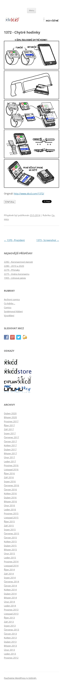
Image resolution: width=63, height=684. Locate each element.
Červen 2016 (10, 489)
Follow (11, 202)
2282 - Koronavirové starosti (18, 261)
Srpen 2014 (10, 577)
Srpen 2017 (10, 433)
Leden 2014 (10, 605)
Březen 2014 (10, 597)
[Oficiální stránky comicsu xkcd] (11, 364)
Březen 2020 (10, 417)
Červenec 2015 (11, 533)
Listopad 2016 (11, 469)
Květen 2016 (10, 493)
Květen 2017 (10, 445)
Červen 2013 (10, 633)
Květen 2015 (10, 541)
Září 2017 (9, 429)
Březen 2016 (10, 501)
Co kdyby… (9, 303)
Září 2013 (9, 621)
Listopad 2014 (11, 565)
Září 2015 (9, 525)
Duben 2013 (10, 641)
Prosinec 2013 (11, 609)
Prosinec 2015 (11, 513)
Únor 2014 (9, 601)
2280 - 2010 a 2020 (14, 265)
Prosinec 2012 (11, 657)
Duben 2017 (10, 449)
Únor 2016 (9, 505)
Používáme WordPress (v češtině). (20, 678)
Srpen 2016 (10, 481)
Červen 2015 (10, 537)
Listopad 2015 (11, 517)
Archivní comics (12, 299)
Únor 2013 (9, 649)
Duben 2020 (10, 413)
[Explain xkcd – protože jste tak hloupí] (18, 382)
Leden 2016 (10, 509)
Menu (31, 10)
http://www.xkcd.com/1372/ (29, 193)
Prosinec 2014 (11, 561)
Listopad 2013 (11, 613)
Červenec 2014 (11, 581)
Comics (7, 307)
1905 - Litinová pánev (15, 277)
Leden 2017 (10, 461)
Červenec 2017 (11, 437)
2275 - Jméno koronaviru (16, 274)
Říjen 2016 (9, 473)
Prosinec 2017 (11, 421)
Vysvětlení (9, 315)
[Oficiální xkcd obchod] (18, 373)
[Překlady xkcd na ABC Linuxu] (18, 391)
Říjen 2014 (9, 569)
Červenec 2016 (11, 485)
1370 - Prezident (14, 240)
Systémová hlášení (13, 311)
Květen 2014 (10, 589)
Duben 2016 (10, 497)
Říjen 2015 (9, 521)
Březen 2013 (10, 645)
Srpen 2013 (10, 625)
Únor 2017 (9, 457)
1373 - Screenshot (47, 240)
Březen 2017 (10, 453)
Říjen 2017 (9, 425)
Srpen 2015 (10, 529)
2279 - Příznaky (12, 269)
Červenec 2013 (11, 629)
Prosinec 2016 (11, 465)
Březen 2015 (10, 549)
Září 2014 (9, 573)
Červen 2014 (10, 585)
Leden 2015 (10, 557)
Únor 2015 (9, 553)
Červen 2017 (10, 441)
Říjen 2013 (9, 617)
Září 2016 (9, 477)
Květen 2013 (10, 637)
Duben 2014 (10, 593)
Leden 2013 (10, 653)
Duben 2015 (10, 545)
